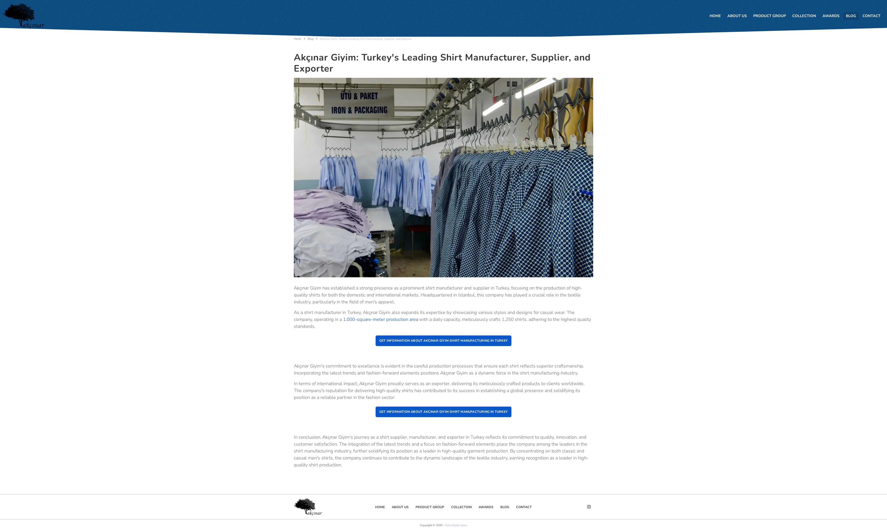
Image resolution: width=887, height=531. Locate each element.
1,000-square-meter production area (381, 319)
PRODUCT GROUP (769, 15)
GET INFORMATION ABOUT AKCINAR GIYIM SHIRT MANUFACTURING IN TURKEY (443, 340)
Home (297, 39)
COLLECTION (804, 15)
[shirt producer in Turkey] (24, 16)
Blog (310, 39)
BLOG (851, 15)
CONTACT (872, 15)
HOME (715, 15)
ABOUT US (737, 15)
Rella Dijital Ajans (456, 525)
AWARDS (831, 15)
